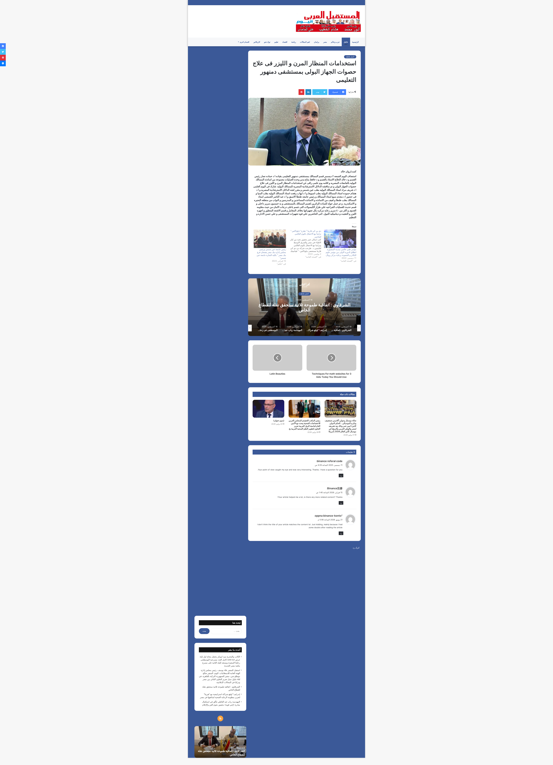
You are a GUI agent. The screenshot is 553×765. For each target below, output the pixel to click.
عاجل (346, 42)
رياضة (293, 42)
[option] (304, 307)
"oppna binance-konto (328, 515)
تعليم (276, 42)
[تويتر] (3, 52)
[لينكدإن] (308, 92)
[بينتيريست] (301, 92)
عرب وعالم (335, 42)
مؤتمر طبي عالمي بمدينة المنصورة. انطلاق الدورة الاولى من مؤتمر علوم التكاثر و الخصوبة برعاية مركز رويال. (340, 252)
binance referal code (329, 461)
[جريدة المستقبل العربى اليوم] (328, 21)
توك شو (267, 42)
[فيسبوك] (3, 46)
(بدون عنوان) (278, 420)
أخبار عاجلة (350, 57)
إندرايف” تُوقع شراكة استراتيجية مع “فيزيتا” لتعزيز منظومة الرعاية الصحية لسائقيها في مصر (304, 307)
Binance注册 (334, 488)
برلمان (316, 42)
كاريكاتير (256, 42)
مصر (325, 42)
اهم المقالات (305, 42)
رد (341, 475)
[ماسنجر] (3, 63)
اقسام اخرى (244, 42)
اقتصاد (284, 42)
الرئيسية (355, 42)
